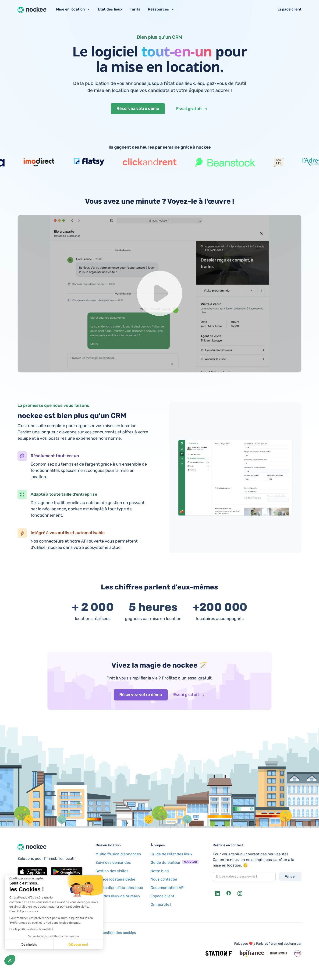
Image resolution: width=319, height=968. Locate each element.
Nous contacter (164, 879)
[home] (32, 9)
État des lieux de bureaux (118, 896)
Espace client (289, 9)
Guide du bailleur (166, 862)
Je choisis (29, 945)
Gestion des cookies (118, 932)
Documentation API (167, 887)
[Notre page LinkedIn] (217, 893)
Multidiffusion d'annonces (118, 854)
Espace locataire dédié (115, 879)
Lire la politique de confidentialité (31, 929)
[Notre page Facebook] (228, 893)
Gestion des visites (112, 871)
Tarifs (135, 9)
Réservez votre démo (138, 108)
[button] (9, 960)
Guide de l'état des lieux (171, 854)
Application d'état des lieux (119, 887)
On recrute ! (161, 904)
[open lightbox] (159, 294)
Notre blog (160, 871)
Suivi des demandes (113, 862)
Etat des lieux (110, 9)
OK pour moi (78, 945)
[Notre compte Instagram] (240, 893)
